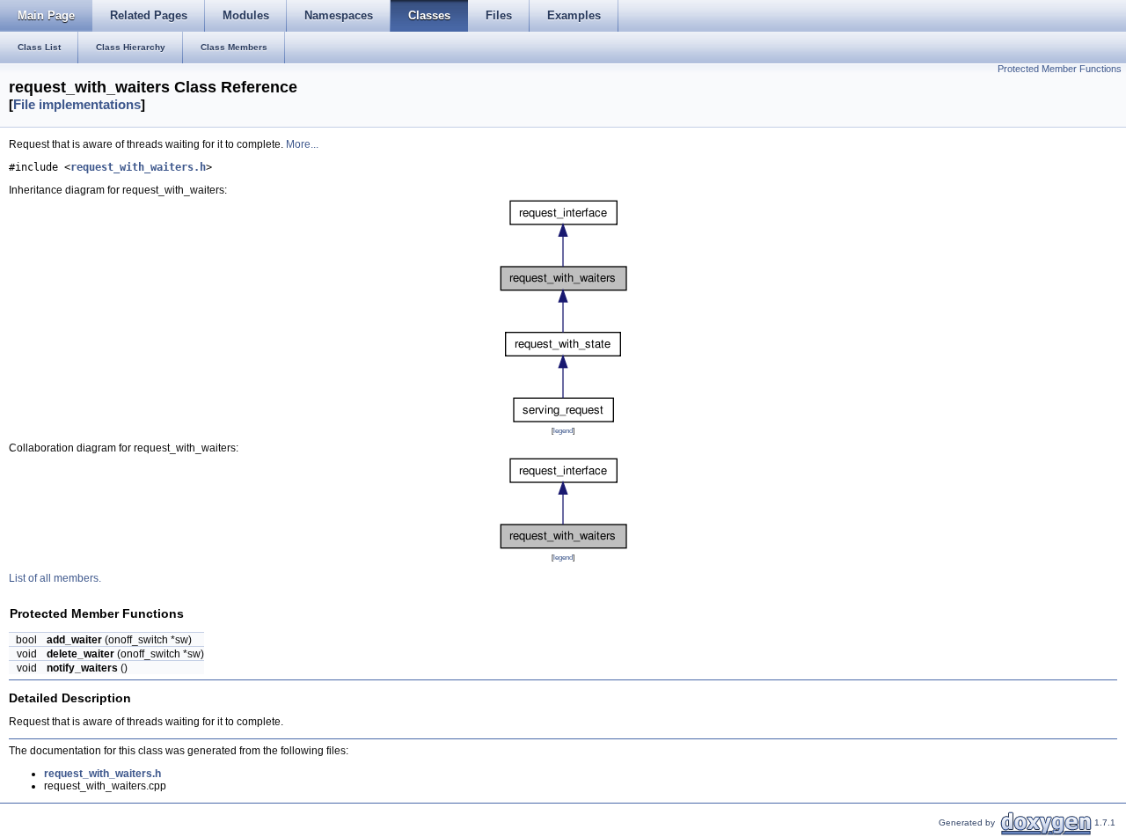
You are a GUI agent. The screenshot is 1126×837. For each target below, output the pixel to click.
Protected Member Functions (1060, 68)
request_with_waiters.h (138, 167)
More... (302, 144)
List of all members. (55, 578)
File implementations (77, 104)
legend (563, 430)
